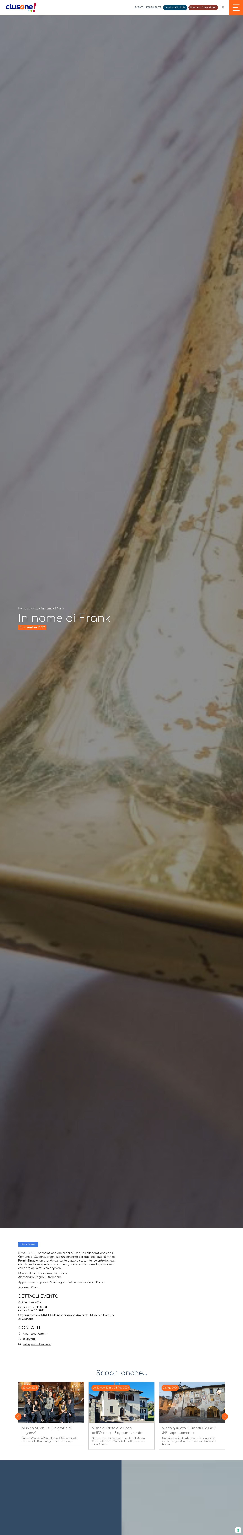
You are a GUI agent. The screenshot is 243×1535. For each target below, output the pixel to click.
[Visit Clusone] (21, 7)
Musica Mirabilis (175, 7)
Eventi (139, 7)
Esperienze (153, 7)
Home (22, 608)
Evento (33, 608)
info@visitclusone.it (37, 1344)
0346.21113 (29, 1339)
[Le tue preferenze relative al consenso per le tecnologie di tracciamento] (238, 1530)
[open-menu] (236, 8)
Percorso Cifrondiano (203, 7)
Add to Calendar (28, 1244)
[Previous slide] (18, 1416)
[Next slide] (224, 1416)
